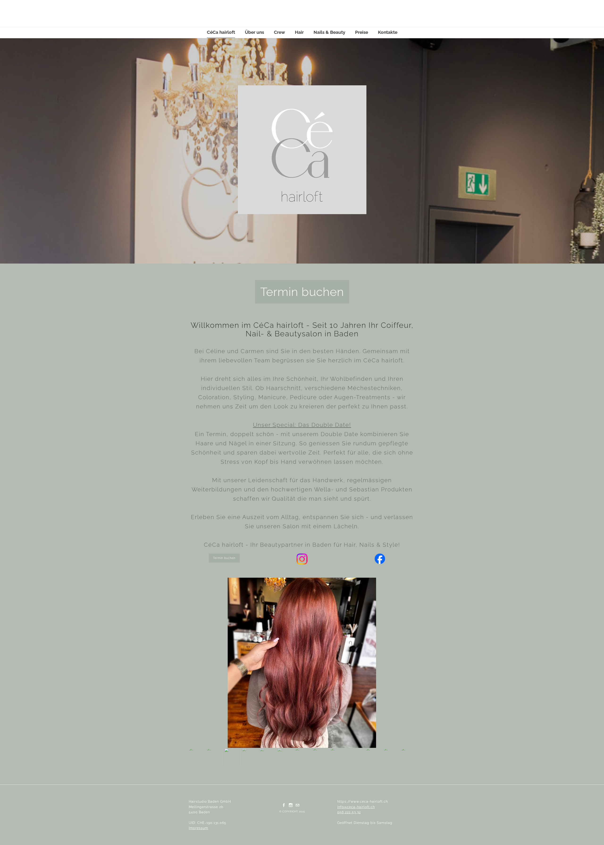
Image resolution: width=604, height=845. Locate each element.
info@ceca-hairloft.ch (356, 807)
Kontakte (387, 32)
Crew (279, 32)
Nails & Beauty (329, 32)
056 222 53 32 (349, 812)
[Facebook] (284, 805)
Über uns (254, 32)
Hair (299, 32)
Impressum (198, 828)
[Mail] (297, 805)
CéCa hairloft (221, 32)
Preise (361, 32)
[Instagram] (291, 805)
